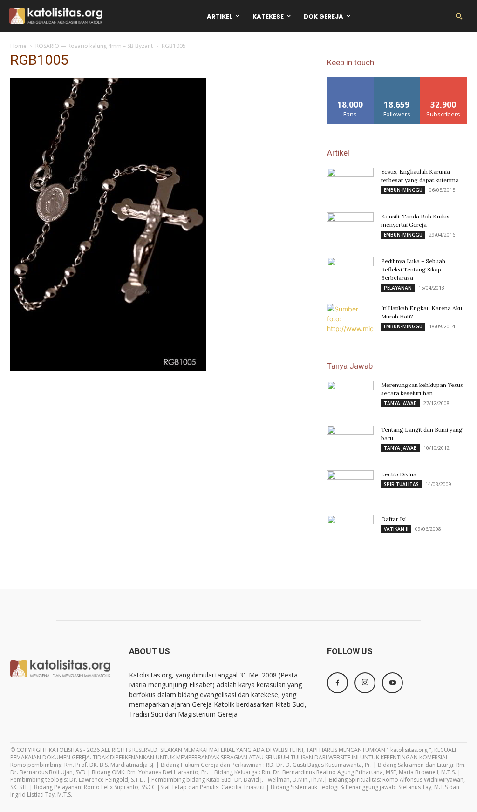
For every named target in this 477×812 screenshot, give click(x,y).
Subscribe (443, 80)
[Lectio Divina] (350, 486)
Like (350, 80)
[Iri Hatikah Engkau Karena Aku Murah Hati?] (350, 320)
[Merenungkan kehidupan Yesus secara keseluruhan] (350, 397)
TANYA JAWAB (400, 403)
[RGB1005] (108, 368)
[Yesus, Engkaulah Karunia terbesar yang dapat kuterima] (350, 184)
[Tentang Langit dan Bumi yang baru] (350, 442)
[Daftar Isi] (350, 531)
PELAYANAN (398, 287)
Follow (397, 80)
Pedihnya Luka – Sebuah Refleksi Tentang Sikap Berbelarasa (413, 269)
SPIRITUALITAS (401, 484)
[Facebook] (337, 682)
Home (18, 46)
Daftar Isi (393, 518)
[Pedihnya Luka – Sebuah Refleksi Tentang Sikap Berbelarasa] (350, 273)
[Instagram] (364, 682)
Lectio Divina (398, 474)
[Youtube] (392, 682)
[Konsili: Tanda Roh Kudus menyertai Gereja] (350, 228)
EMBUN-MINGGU (403, 190)
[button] (459, 16)
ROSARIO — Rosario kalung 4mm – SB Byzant (94, 46)
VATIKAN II (396, 529)
